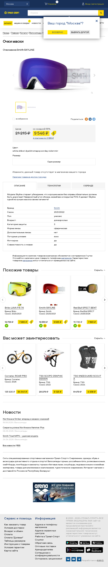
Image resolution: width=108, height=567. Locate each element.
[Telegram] (79, 559)
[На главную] (11, 13)
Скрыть (98, 270)
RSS (18, 445)
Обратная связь (44, 543)
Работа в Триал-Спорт (47, 536)
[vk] (90, 119)
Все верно (57, 32)
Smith (57, 207)
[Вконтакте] (68, 559)
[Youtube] (73, 559)
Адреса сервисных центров (45, 532)
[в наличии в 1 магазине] (41, 325)
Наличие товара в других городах (29, 177)
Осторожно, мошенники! (48, 558)
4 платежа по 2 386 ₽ (43, 138)
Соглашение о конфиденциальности (47, 554)
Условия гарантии (14, 547)
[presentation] (15, 75)
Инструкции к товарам (17, 544)
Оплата (8, 534)
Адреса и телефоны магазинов (46, 526)
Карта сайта (11, 550)
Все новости (9, 445)
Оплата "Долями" (13, 537)
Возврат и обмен (13, 531)
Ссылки (39, 539)
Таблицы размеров (14, 540)
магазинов (66, 258)
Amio (100, 560)
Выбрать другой (80, 32)
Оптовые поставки (45, 546)
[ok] (86, 119)
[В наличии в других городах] (6, 325)
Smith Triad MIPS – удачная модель (20, 435)
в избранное (22, 119)
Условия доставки (14, 527)
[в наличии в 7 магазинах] (75, 325)
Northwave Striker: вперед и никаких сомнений (26, 418)
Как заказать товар (15, 524)
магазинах (28, 260)
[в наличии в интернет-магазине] (45, 325)
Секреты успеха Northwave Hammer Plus (23, 427)
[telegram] (93, 119)
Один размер (54, 161)
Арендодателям (44, 549)
